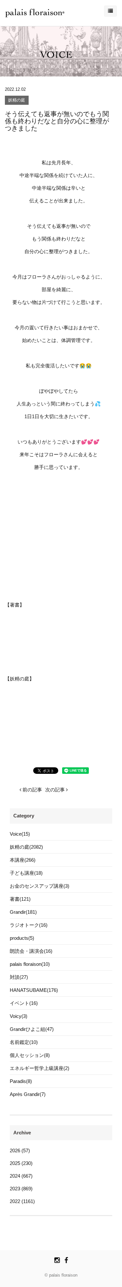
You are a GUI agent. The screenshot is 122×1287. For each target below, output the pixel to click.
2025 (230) (21, 1163)
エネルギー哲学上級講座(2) (39, 1068)
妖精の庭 (16, 100)
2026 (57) (20, 1150)
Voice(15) (20, 834)
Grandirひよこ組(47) (32, 1029)
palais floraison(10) (30, 964)
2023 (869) (21, 1188)
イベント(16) (24, 1003)
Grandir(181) (23, 912)
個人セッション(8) (30, 1055)
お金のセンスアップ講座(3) (39, 886)
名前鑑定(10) (24, 1042)
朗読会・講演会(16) (31, 951)
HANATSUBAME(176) (34, 990)
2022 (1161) (22, 1201)
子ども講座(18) (26, 873)
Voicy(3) (18, 1016)
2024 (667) (21, 1176)
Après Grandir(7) (28, 1094)
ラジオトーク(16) (28, 925)
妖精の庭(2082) (26, 847)
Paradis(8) (21, 1081)
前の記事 (31, 789)
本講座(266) (22, 860)
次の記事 (55, 789)
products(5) (22, 938)
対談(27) (19, 977)
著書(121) (20, 899)
